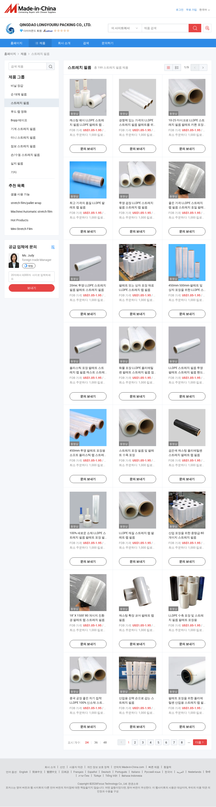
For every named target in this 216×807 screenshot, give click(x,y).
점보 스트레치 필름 (23, 146)
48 (105, 742)
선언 (62, 767)
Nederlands (194, 771)
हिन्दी (208, 771)
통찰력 (167, 767)
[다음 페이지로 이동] (203, 67)
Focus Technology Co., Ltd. (112, 783)
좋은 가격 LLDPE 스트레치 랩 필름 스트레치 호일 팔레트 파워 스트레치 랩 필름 (186, 207)
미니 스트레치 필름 (23, 137)
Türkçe (97, 775)
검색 (86, 43)
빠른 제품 (153, 767)
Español (92, 771)
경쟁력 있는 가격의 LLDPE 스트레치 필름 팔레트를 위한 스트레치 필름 (136, 124)
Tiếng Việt (111, 775)
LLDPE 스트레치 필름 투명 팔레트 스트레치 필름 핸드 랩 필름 (186, 372)
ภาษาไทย (83, 775)
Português (121, 771)
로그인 (180, 9)
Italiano (135, 771)
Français (78, 771)
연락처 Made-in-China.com (129, 767)
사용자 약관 (76, 767)
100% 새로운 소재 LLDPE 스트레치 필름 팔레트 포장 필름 (88, 537)
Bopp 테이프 (19, 120)
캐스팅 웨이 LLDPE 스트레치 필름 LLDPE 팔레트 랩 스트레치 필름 (87, 124)
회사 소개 (64, 43)
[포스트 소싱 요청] (207, 28)
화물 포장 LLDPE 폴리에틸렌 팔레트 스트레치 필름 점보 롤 (136, 372)
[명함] (53, 247)
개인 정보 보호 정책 (98, 767)
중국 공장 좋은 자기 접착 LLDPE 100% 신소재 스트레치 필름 (87, 702)
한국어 (168, 771)
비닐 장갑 (17, 86)
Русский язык (152, 771)
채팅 (30, 265)
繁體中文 (52, 771)
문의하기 (107, 43)
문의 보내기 (88, 148)
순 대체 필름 (19, 94)
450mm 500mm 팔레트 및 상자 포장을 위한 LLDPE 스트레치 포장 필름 (186, 289)
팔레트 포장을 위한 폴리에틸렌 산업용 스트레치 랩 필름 (186, 702)
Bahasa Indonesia (132, 775)
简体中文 (37, 771)
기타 (14, 172)
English (23, 771)
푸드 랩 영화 (19, 111)
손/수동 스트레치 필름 (25, 155)
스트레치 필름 (20, 103)
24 (87, 742)
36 (96, 742)
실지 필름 (17, 163)
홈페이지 (16, 43)
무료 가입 (191, 9)
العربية (180, 771)
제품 (42, 43)
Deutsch (106, 771)
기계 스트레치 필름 (23, 129)
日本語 (65, 771)
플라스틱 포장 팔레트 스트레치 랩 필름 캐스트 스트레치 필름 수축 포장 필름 (87, 372)
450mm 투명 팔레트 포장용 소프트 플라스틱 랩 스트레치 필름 (87, 454)
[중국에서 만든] (31, 8)
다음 (198, 742)
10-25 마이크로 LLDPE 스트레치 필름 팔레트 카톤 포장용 (187, 124)
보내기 (31, 288)
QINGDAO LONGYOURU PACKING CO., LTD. (55, 25)
